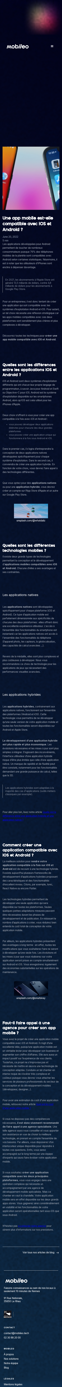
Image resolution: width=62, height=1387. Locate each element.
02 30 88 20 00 (12, 1337)
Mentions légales (13, 1384)
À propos (9, 1354)
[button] (52, 46)
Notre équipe (11, 1363)
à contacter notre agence (32, 1225)
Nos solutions (11, 1358)
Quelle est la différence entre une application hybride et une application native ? (29, 816)
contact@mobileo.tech (16, 1333)
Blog (6, 1367)
